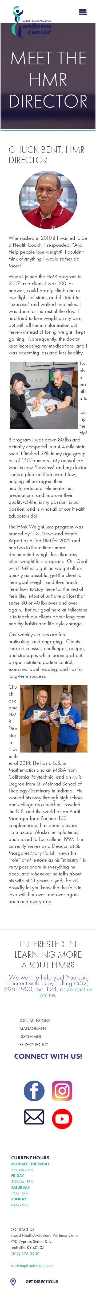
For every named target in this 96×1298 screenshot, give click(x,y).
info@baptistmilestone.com (32, 1265)
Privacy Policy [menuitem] (33, 1044)
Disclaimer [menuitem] (30, 1036)
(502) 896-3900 (24, 1253)
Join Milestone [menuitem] (34, 1020)
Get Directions (42, 1281)
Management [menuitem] (33, 1028)
